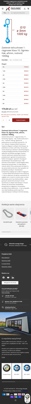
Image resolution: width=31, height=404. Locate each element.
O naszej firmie (6, 263)
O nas (3, 357)
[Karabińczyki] (8, 214)
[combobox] (15, 13)
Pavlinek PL (12, 388)
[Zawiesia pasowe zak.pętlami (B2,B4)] (22, 214)
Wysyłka (4, 112)
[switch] (27, 402)
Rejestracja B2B (6, 260)
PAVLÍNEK (5, 60)
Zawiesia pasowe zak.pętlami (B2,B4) (22, 224)
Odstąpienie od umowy (10, 282)
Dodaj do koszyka (20, 120)
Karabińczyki (7, 222)
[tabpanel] (15, 161)
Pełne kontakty (6, 292)
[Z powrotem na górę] (15, 400)
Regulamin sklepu (7, 266)
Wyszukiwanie (5, 257)
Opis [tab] (3, 126)
